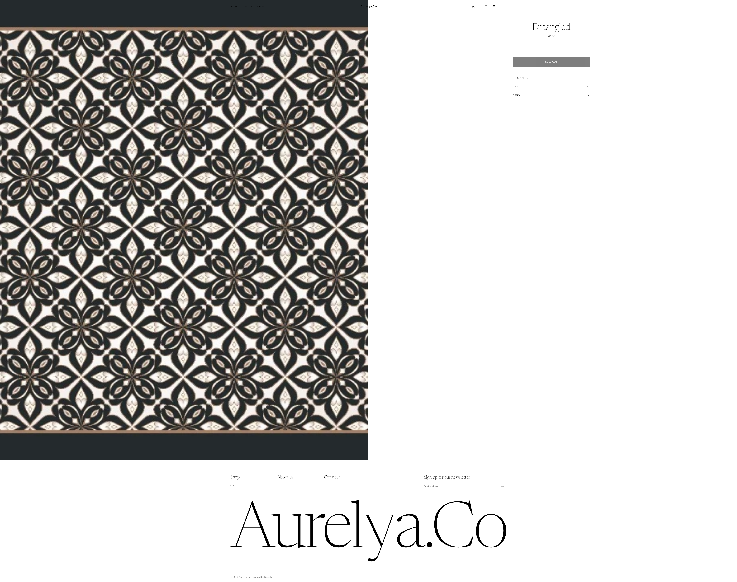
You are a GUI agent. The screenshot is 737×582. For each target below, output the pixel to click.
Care (516, 86)
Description (520, 78)
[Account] (494, 6)
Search (235, 485)
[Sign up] (503, 486)
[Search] (486, 6)
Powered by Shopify (262, 577)
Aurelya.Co (244, 577)
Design (517, 95)
